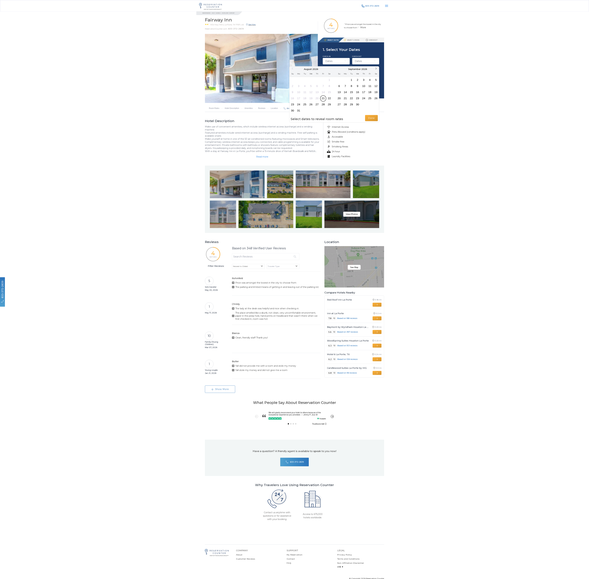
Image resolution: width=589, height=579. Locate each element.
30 (292, 110)
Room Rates (214, 108)
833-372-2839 (372, 6)
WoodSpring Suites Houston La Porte (348, 340)
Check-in (327, 56)
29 (329, 104)
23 (292, 104)
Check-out (356, 56)
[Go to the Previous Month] (292, 68)
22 (329, 98)
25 (304, 104)
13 (317, 92)
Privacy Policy (344, 555)
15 (329, 92)
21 (323, 98)
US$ (340, 567)
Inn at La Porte (335, 313)
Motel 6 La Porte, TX (338, 354)
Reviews (261, 108)
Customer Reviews (245, 559)
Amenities (248, 108)
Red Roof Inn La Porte (339, 299)
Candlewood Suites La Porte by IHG (347, 368)
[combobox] (248, 266)
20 (317, 98)
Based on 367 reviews (347, 332)
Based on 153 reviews (347, 345)
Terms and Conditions (348, 559)
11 (304, 92)
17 (298, 98)
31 (298, 110)
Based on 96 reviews (347, 373)
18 (304, 98)
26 (310, 104)
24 (298, 104)
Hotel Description (232, 108)
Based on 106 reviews (347, 359)
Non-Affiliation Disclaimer (350, 563)
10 (298, 92)
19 (310, 98)
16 (292, 98)
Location (274, 108)
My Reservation (294, 555)
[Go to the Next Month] (376, 68)
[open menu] (386, 6)
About (239, 555)
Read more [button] (262, 156)
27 (317, 104)
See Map (354, 267)
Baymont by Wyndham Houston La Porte (348, 327)
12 (310, 92)
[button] (227, 24)
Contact (291, 559)
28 (323, 104)
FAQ (289, 563)
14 (323, 92)
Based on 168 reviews (347, 318)
